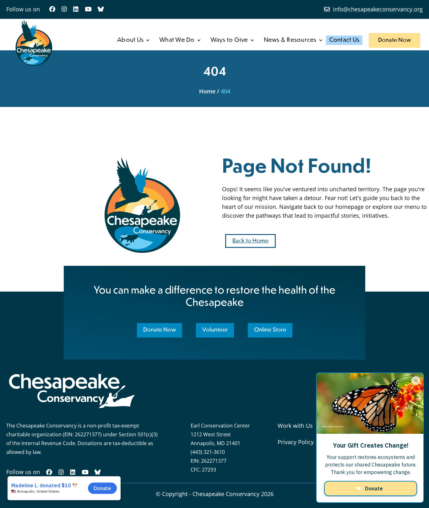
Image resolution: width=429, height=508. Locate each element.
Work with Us (295, 425)
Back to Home (250, 241)
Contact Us (344, 40)
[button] (133, 40)
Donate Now (394, 40)
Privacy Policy (296, 442)
